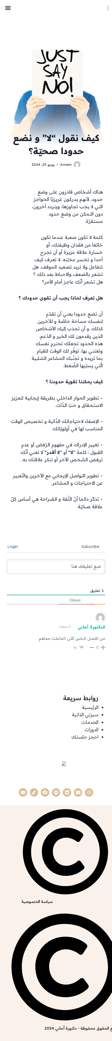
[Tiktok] (34, 792)
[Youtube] (23, 792)
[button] (7, 7)
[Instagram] (89, 792)
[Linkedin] (67, 792)
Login (13, 546)
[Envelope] (78, 792)
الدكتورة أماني (91, 626)
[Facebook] (45, 792)
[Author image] (77, 164)
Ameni (65, 164)
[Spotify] (56, 792)
